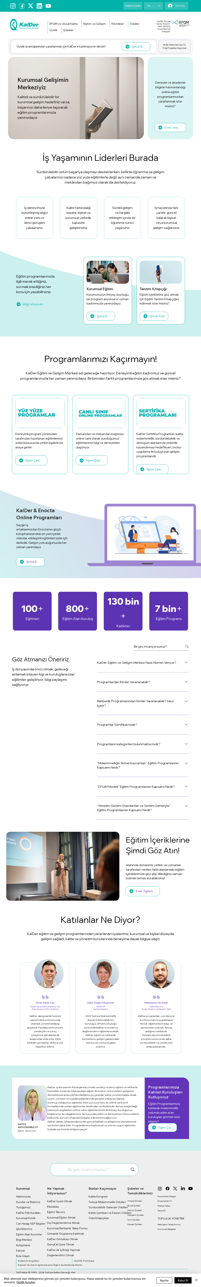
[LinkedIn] (182, 1188)
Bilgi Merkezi (24, 1239)
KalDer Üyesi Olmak (59, 1201)
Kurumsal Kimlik (26, 1218)
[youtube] (48, 6)
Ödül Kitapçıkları (99, 1218)
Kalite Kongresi (98, 1196)
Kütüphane (23, 1245)
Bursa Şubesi (133, 1205)
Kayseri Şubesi (134, 1224)
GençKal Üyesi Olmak (60, 1244)
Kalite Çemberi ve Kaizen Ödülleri (110, 1212)
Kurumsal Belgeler (166, 1229)
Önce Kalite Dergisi (166, 1196)
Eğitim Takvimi (56, 1212)
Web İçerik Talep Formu (169, 1224)
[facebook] (22, 6)
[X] (175, 1188)
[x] (31, 6)
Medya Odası (163, 1205)
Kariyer (20, 1250)
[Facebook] (167, 1188)
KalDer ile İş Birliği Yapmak (63, 1249)
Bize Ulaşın (23, 1256)
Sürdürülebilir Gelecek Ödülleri (108, 1207)
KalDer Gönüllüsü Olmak (62, 1239)
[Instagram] (13, 6)
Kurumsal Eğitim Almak (61, 1217)
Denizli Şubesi (134, 1210)
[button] (63, 24)
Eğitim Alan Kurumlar (29, 1234)
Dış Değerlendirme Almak (63, 1222)
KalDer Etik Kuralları (28, 1212)
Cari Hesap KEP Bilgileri (30, 1223)
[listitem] (34, 218)
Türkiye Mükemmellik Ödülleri (107, 1202)
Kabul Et (183, 1280)
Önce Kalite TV (164, 1201)
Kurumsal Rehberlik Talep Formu (67, 1228)
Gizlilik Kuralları (25, 1282)
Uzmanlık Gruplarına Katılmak (65, 1233)
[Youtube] (190, 1188)
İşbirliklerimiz (24, 1228)
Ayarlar (164, 1280)
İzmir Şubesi (133, 1219)
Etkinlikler (53, 1206)
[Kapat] (196, 1280)
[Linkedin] (39, 6)
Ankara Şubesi (134, 1200)
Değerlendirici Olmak (60, 1255)
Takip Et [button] (161, 1210)
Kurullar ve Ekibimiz (28, 1202)
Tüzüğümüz (23, 1207)
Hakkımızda (23, 1196)
